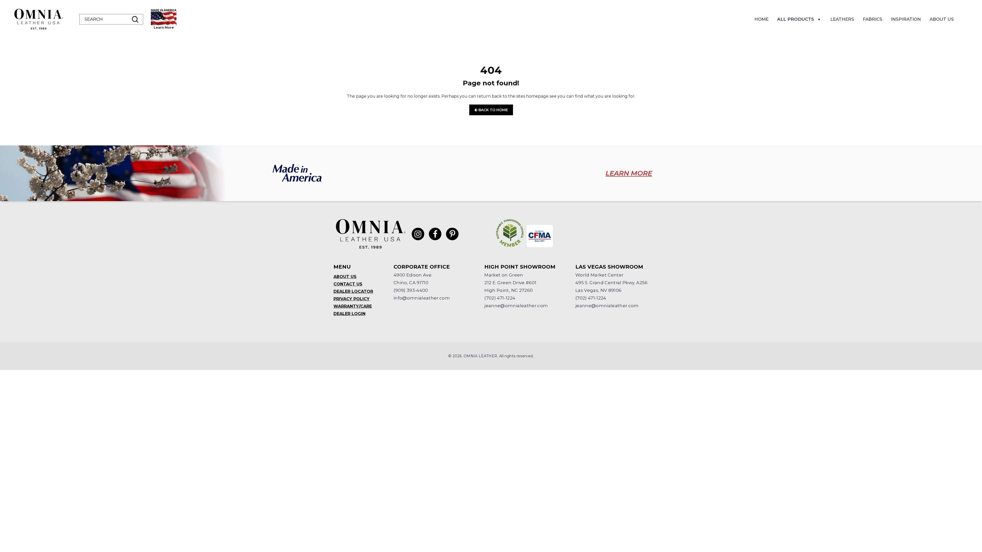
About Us (942, 19)
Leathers (842, 19)
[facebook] (435, 234)
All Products (795, 19)
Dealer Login (349, 313)
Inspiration (906, 19)
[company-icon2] (540, 236)
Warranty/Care (352, 306)
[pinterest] (452, 234)
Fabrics (872, 19)
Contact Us (347, 284)
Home (761, 19)
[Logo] (38, 19)
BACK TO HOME (492, 110)
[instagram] (418, 234)
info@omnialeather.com (422, 298)
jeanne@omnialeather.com (516, 305)
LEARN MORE (629, 173)
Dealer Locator (353, 291)
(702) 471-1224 (499, 298)
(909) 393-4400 (411, 290)
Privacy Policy (351, 298)
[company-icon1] (510, 233)
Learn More (164, 27)
